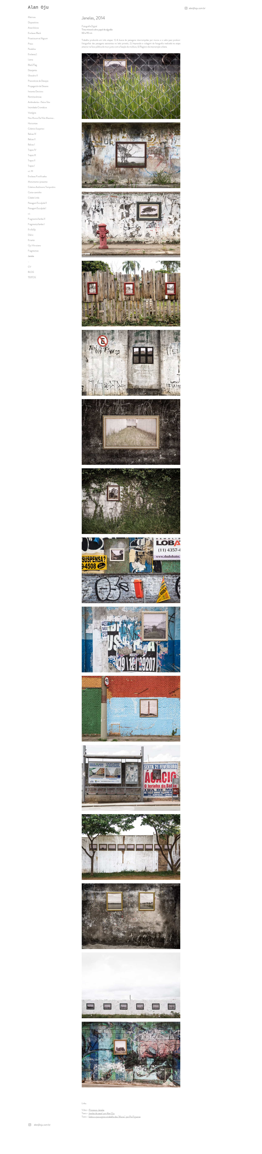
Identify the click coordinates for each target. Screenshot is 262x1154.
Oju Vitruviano (34, 245)
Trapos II (31, 160)
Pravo (30, 43)
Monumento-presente (37, 181)
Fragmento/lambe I (36, 224)
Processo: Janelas (96, 1110)
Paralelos (32, 49)
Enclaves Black (34, 33)
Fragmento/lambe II (36, 219)
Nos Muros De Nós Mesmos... (41, 118)
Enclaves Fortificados (37, 176)
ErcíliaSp (32, 229)
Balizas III (32, 134)
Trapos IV (32, 150)
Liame (30, 59)
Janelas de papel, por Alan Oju (101, 1113)
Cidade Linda (33, 197)
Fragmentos (33, 250)
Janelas (31, 256)
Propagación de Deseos (38, 86)
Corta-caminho (34, 192)
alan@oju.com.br (197, 8)
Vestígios (32, 112)
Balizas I (31, 144)
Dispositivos (33, 22)
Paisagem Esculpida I (37, 208)
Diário (30, 235)
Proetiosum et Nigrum (38, 38)
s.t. (29, 213)
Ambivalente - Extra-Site (39, 102)
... (28, 261)
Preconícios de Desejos (38, 81)
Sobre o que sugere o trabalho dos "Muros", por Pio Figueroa (114, 1116)
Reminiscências (35, 96)
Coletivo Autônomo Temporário (41, 187)
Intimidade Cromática (37, 107)
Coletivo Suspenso (36, 128)
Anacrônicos (33, 27)
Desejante (32, 70)
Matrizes (32, 17)
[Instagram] (186, 8)
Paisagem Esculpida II (37, 203)
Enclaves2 (32, 54)
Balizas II (31, 139)
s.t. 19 (30, 171)
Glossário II (33, 75)
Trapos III (32, 155)
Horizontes (33, 123)
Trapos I (31, 165)
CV (29, 266)
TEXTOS (32, 277)
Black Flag (32, 65)
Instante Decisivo (35, 91)
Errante (31, 240)
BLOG (31, 272)
